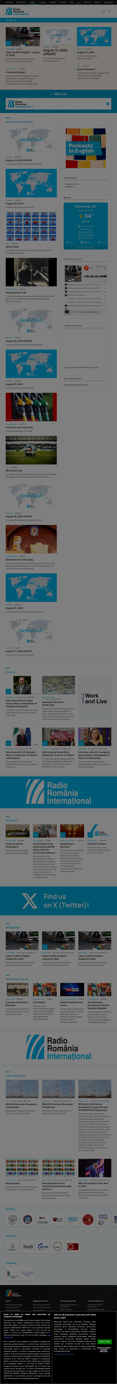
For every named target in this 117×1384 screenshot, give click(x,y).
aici (25, 1363)
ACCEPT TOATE (104, 1342)
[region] (58, 1347)
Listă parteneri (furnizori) (64, 1354)
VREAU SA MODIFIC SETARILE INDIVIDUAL (104, 1349)
